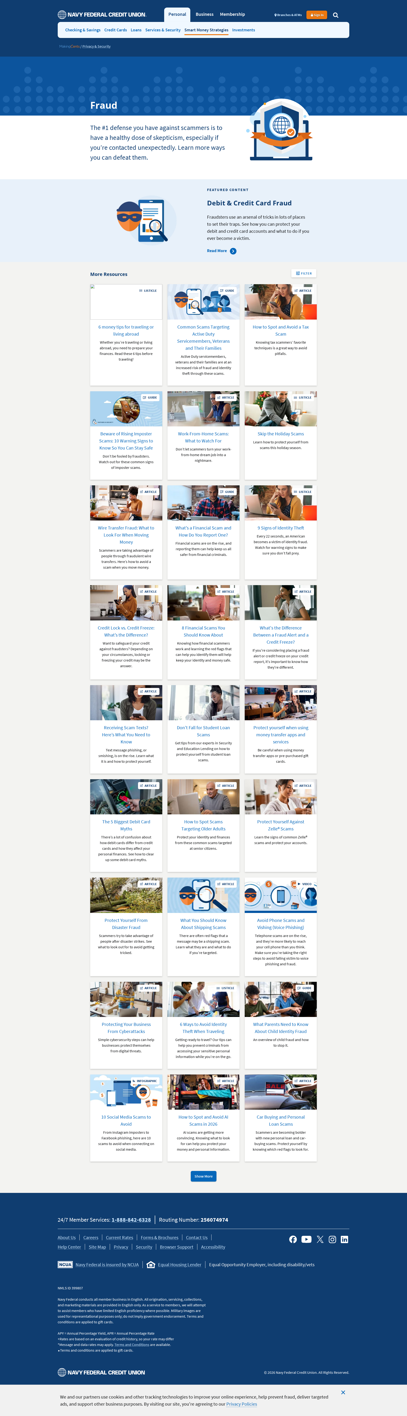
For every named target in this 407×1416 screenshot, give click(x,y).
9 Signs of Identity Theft (281, 528)
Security (144, 1247)
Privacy (121, 1247)
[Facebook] (293, 1239)
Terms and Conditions (131, 1344)
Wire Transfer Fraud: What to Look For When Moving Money (126, 535)
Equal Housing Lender (179, 1264)
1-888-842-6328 (131, 1219)
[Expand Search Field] (335, 15)
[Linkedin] (344, 1239)
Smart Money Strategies (206, 30)
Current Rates (119, 1237)
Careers (90, 1237)
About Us (67, 1237)
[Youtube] (307, 1239)
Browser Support (176, 1247)
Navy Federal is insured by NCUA (107, 1264)
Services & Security (163, 30)
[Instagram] (332, 1239)
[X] (320, 1239)
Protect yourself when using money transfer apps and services (280, 735)
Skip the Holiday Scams (281, 434)
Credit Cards (115, 30)
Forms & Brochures (159, 1237)
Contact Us (197, 1237)
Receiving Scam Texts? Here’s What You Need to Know (126, 735)
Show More (204, 1176)
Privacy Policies (241, 1404)
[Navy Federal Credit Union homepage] (102, 14)
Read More (217, 250)
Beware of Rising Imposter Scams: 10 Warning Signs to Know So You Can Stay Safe (126, 441)
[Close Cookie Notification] (343, 1392)
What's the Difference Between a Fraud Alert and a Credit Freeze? (281, 635)
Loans (136, 30)
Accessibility (213, 1247)
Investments (243, 30)
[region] (203, 1400)
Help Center (69, 1247)
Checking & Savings (83, 30)
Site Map (97, 1247)
